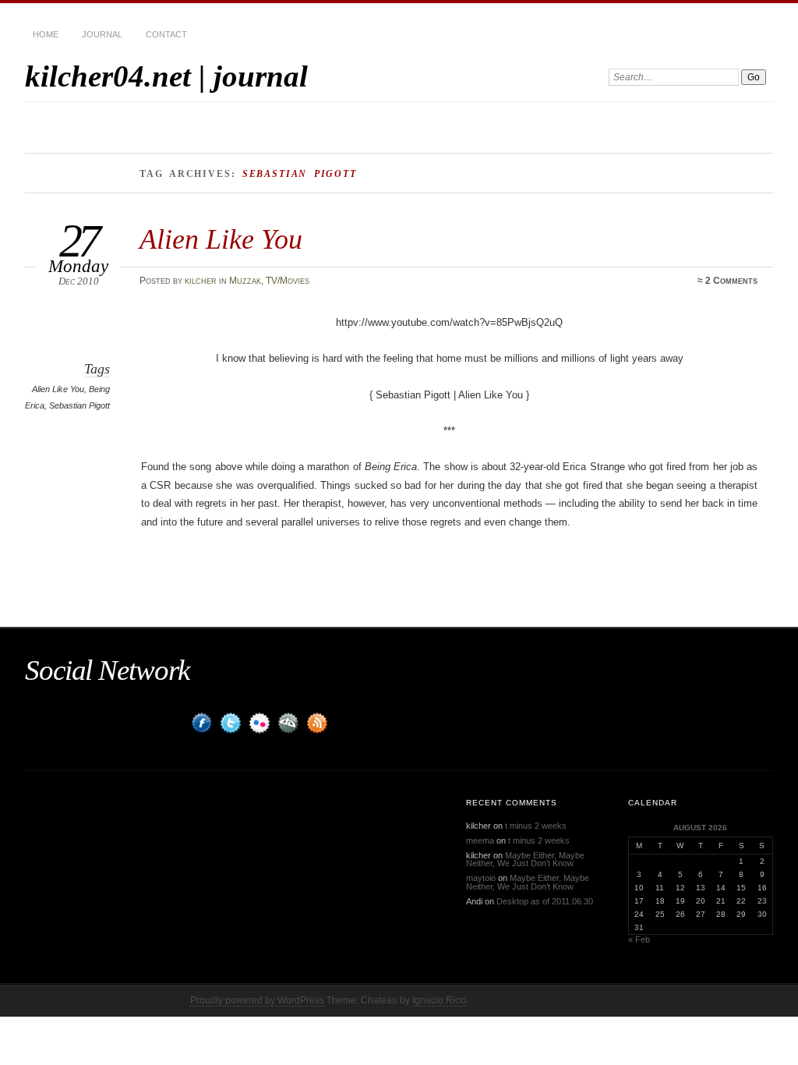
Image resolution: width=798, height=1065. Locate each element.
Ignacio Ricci (439, 1000)
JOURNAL (102, 34)
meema (480, 840)
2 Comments (731, 280)
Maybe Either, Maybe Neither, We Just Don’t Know (525, 860)
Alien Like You (220, 239)
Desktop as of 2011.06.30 (544, 901)
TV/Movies (287, 280)
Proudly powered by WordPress (257, 1000)
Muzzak (245, 280)
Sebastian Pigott (79, 405)
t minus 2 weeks (536, 825)
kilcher (201, 280)
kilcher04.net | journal (166, 76)
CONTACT (166, 34)
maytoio (481, 878)
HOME (45, 34)
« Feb (639, 939)
